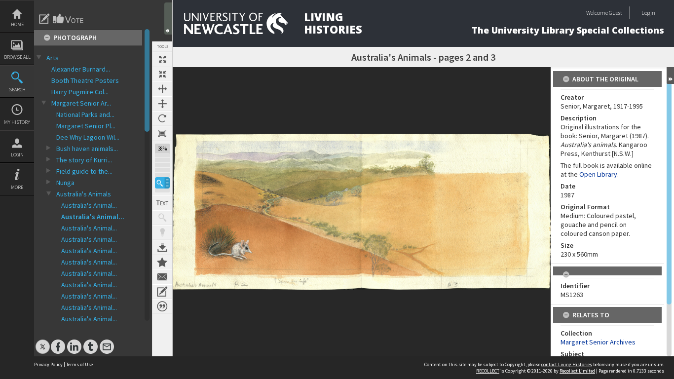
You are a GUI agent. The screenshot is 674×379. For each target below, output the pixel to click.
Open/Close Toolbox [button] (168, 18)
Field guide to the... (84, 171)
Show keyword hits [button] (162, 217)
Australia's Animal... (89, 205)
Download (162, 247)
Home (17, 24)
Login (17, 155)
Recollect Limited (577, 371)
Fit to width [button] (162, 88)
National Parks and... (85, 114)
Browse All (17, 57)
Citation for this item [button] (162, 306)
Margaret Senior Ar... (81, 103)
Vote (68, 18)
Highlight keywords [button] (162, 232)
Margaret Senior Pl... (85, 125)
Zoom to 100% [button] (162, 133)
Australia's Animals (83, 194)
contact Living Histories (566, 364)
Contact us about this (162, 276)
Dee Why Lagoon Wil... (87, 137)
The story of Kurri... (84, 159)
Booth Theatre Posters (85, 80)
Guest (615, 12)
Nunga (65, 182)
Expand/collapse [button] (670, 75)
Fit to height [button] (162, 103)
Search (17, 89)
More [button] (17, 187)
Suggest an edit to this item (44, 18)
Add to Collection (162, 262)
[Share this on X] (43, 342)
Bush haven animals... (87, 148)
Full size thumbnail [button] (162, 59)
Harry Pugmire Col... (80, 91)
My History (17, 122)
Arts (52, 57)
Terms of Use (79, 364)
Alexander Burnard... (80, 69)
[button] (162, 183)
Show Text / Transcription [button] (162, 202)
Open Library (598, 174)
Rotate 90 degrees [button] (162, 118)
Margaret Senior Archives (598, 342)
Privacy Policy (48, 364)
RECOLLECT (487, 371)
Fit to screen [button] (162, 74)
